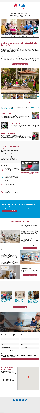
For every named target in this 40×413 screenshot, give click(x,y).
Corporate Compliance (7, 403)
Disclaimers (16, 403)
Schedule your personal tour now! (20, 64)
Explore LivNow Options (30, 275)
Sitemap (35, 403)
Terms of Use (29, 403)
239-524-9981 (20, 16)
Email (11, 350)
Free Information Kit (32, 36)
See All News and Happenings (20, 307)
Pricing (18, 36)
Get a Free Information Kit (9, 210)
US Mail (15, 350)
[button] (28, 377)
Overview (6, 36)
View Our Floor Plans (30, 247)
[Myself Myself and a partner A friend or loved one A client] (10, 339)
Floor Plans (12, 36)
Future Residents (35, 1)
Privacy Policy (22, 403)
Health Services (25, 36)
